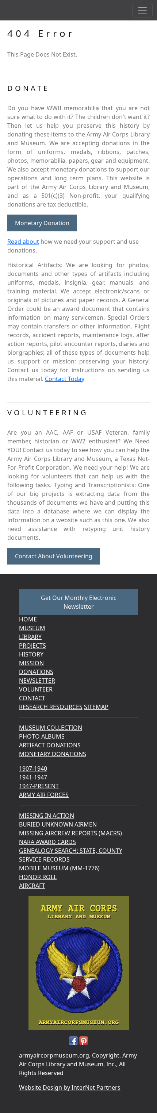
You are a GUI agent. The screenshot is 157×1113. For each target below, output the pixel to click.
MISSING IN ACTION (46, 816)
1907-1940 (33, 769)
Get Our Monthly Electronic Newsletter (78, 602)
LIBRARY (30, 637)
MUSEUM (32, 628)
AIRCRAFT (32, 886)
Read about (23, 242)
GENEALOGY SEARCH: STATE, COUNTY (70, 851)
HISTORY (31, 654)
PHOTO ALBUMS (42, 736)
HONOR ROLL (38, 877)
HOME (28, 619)
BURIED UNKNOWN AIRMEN (58, 824)
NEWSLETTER (37, 681)
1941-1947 (33, 777)
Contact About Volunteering (53, 556)
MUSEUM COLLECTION (50, 728)
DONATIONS (36, 672)
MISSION (31, 663)
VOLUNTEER (36, 689)
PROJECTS (32, 646)
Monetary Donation (42, 223)
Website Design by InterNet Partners (69, 1087)
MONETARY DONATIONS (52, 754)
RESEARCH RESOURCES (51, 707)
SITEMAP (96, 707)
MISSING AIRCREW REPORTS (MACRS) (70, 833)
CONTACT (32, 698)
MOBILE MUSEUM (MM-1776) (59, 868)
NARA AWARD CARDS (47, 842)
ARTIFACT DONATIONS (50, 745)
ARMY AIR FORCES (44, 795)
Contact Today (64, 379)
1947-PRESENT (39, 786)
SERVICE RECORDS (44, 859)
